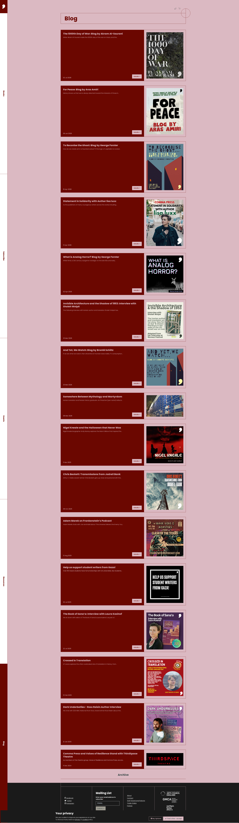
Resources (4, 581)
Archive (123, 775)
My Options (156, 818)
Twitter (69, 801)
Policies (129, 806)
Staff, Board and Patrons (136, 801)
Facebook (69, 798)
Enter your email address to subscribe (106, 798)
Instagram (70, 803)
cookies (85, 820)
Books (4, 93)
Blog (4, 743)
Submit (100, 808)
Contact (130, 798)
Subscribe (4, 256)
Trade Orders (132, 803)
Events (4, 419)
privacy (77, 820)
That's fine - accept (174, 818)
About (129, 796)
